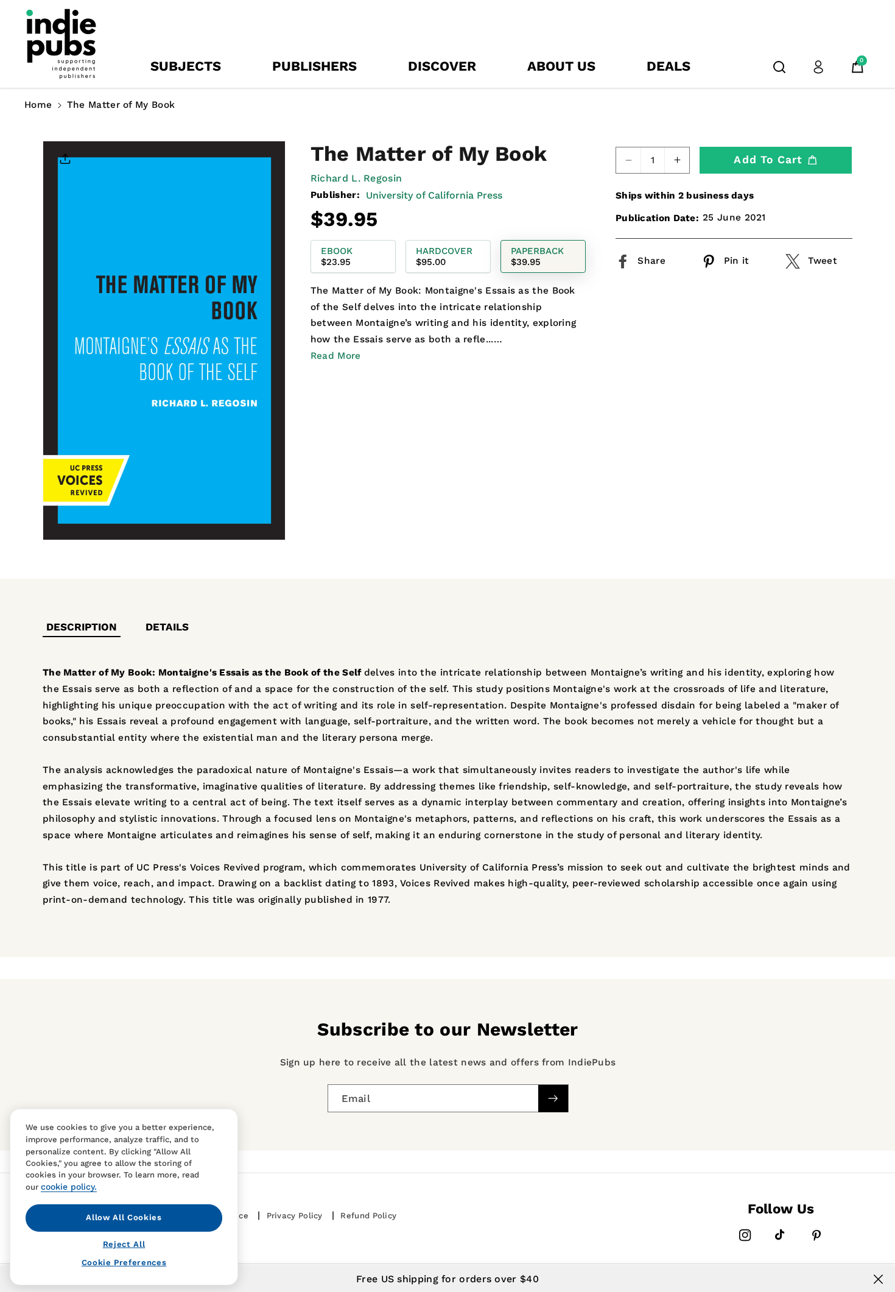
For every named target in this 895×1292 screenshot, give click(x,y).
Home (38, 104)
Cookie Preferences (124, 1262)
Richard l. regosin (356, 178)
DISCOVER (442, 66)
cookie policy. (69, 1186)
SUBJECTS (185, 66)
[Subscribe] (552, 1098)
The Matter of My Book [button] (121, 104)
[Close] (878, 1279)
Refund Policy (368, 1215)
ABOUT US (561, 66)
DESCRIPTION (81, 627)
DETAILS (167, 627)
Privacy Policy (295, 1215)
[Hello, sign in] (818, 67)
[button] (779, 67)
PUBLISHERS (314, 66)
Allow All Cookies (123, 1217)
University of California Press (434, 194)
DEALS (668, 66)
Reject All (124, 1243)
